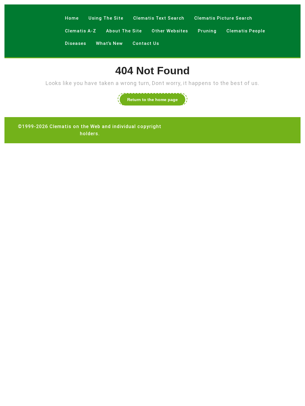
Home (72, 18)
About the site (124, 31)
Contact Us (146, 43)
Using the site (105, 18)
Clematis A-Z (80, 31)
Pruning (207, 31)
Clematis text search (158, 18)
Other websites (170, 31)
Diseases (75, 43)
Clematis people (245, 31)
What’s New (109, 43)
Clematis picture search (223, 18)
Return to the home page (156, 100)
